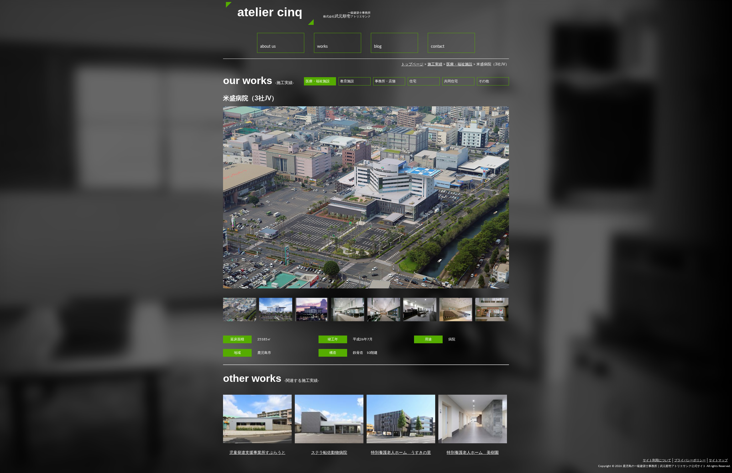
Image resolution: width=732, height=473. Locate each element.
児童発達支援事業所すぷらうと (257, 452)
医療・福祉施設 (459, 64)
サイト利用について (657, 460)
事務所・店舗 (385, 81)
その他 (484, 81)
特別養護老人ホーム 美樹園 (473, 452)
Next (517, 309)
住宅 (412, 81)
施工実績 (434, 64)
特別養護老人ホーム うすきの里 (401, 452)
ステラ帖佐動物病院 (329, 452)
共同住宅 (451, 81)
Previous (214, 309)
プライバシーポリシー (690, 460)
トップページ (412, 64)
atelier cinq (269, 12)
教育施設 (347, 81)
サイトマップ (718, 460)
